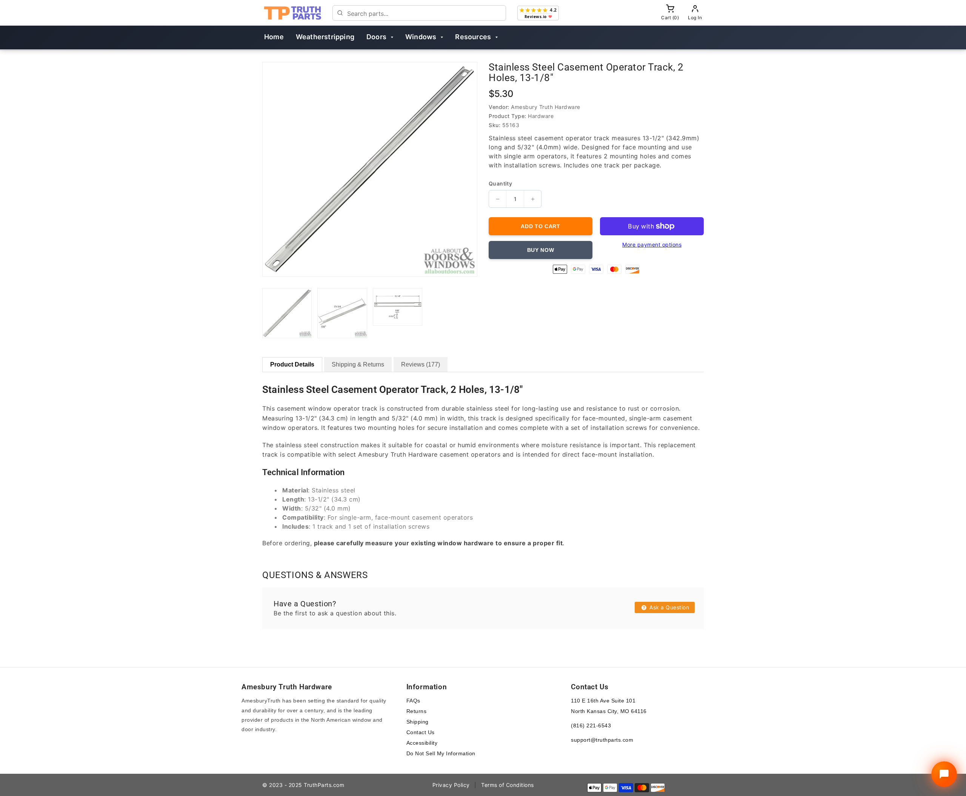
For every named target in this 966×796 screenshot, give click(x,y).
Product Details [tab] (292, 364)
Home (274, 37)
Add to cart (540, 226)
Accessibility (422, 743)
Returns (416, 711)
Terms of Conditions (507, 785)
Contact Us (420, 732)
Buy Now (540, 250)
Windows (420, 37)
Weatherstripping (325, 37)
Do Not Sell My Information (440, 753)
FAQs (413, 701)
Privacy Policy (451, 785)
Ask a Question (668, 607)
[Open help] (944, 774)
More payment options (651, 244)
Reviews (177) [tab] (420, 364)
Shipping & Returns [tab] (358, 364)
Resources (473, 37)
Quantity (500, 183)
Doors (376, 37)
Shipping (417, 722)
